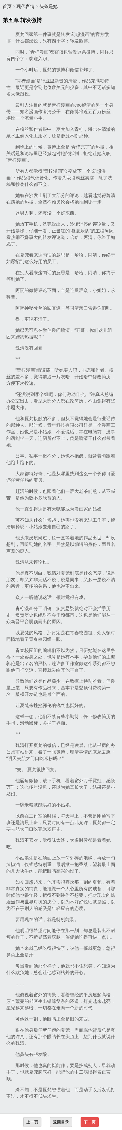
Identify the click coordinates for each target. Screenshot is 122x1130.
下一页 (90, 1122)
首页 (7, 6)
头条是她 (48, 6)
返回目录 (61, 1122)
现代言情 (25, 6)
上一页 (32, 1122)
